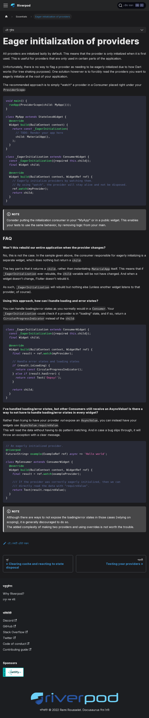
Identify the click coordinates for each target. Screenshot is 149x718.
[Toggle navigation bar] (5, 5)
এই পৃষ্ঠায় (9, 30)
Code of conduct (14, 644)
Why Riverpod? (13, 593)
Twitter (7, 638)
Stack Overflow (13, 632)
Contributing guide (15, 649)
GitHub (8, 626)
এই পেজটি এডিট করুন (18, 543)
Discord (8, 620)
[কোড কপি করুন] (142, 100)
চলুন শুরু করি (9, 599)
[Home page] (6, 16)
